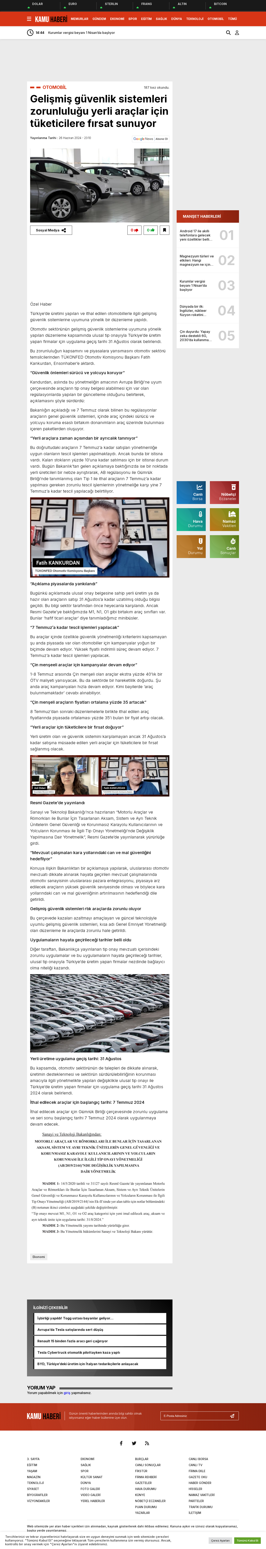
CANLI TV (195, 1465)
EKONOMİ (117, 19)
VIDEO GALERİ (91, 1495)
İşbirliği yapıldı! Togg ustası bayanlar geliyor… (75, 1318)
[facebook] (121, 1443)
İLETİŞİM (195, 1513)
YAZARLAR (142, 1513)
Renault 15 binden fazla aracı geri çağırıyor (72, 1341)
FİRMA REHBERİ (146, 1477)
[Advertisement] (145, 59)
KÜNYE (140, 1495)
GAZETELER (143, 1483)
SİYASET (33, 1489)
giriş (67, 1393)
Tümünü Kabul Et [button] (247, 1540)
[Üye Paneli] (235, 32)
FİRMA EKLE (197, 1471)
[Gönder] (234, 1415)
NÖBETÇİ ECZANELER (150, 1501)
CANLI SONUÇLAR (148, 1465)
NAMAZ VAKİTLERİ (202, 1495)
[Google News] (150, 138)
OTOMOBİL (216, 19)
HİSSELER (195, 1489)
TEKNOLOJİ (194, 19)
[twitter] (134, 1443)
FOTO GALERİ (90, 1489)
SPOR (132, 19)
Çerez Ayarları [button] (220, 1540)
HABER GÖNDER (200, 1483)
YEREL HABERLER (93, 1501)
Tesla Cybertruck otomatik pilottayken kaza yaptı (78, 1352)
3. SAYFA (33, 1459)
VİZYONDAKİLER (38, 1501)
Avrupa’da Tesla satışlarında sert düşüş (70, 1330)
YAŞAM (32, 1471)
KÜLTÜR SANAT (92, 1477)
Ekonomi (39, 1257)
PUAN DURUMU (146, 1507)
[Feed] (147, 1443)
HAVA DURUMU (145, 1489)
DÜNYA (176, 19)
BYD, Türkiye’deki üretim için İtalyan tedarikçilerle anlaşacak (87, 1364)
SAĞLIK (161, 19)
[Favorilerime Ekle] (164, 230)
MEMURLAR (79, 19)
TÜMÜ (232, 19)
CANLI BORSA (198, 1459)
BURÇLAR (141, 1459)
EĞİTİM (146, 19)
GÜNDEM (99, 19)
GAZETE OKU (198, 1477)
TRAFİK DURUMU (201, 1507)
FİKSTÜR (141, 1471)
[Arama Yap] (226, 32)
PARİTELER (196, 1501)
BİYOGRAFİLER (37, 1495)
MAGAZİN (34, 1477)
